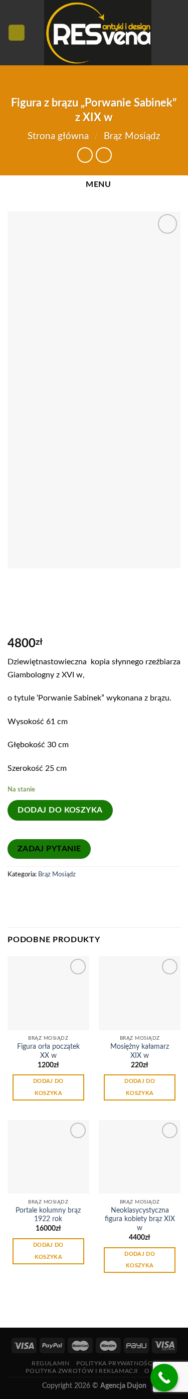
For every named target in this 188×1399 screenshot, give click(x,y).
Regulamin (51, 1363)
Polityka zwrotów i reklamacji (82, 1371)
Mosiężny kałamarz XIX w (139, 1051)
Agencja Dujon (123, 1385)
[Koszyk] (175, 33)
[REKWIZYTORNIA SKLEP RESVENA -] (98, 32)
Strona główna (58, 136)
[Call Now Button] (164, 1377)
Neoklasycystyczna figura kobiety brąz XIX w (140, 1219)
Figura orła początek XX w (48, 1051)
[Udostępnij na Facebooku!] (17, 897)
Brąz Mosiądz (132, 136)
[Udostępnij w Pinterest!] (35, 897)
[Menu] (17, 33)
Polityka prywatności (115, 1363)
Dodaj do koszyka (60, 810)
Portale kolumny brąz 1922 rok (48, 1215)
